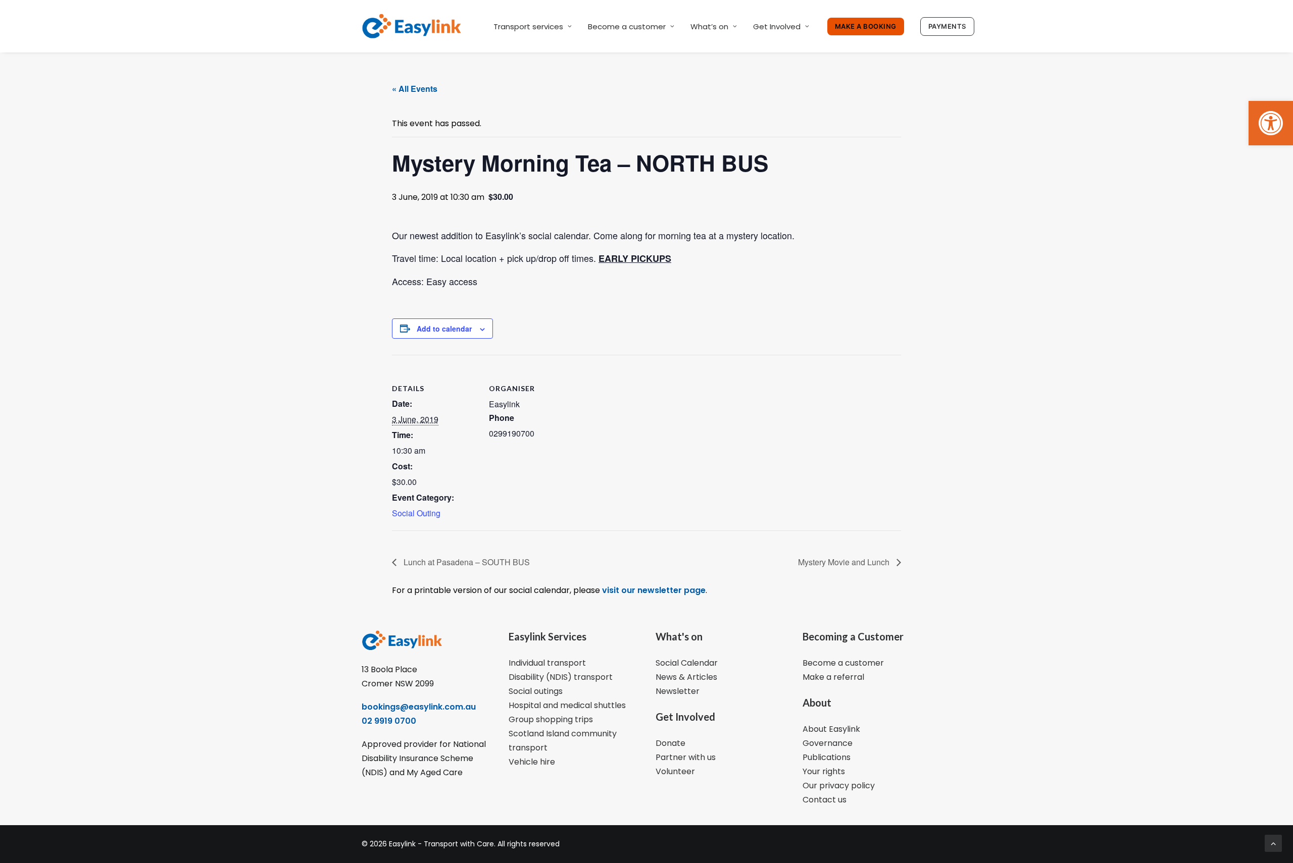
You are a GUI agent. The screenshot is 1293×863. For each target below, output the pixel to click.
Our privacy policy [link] (839, 785)
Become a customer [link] (627, 26)
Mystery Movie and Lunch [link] (844, 562)
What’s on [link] (709, 26)
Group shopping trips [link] (551, 719)
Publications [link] (827, 757)
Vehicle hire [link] (532, 762)
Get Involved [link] (777, 26)
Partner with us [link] (686, 757)
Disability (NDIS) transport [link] (561, 677)
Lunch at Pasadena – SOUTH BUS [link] (466, 562)
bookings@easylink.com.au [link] (419, 707)
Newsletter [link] (678, 691)
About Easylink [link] (831, 729)
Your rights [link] (824, 771)
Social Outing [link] (416, 513)
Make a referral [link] (833, 677)
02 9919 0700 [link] (389, 721)
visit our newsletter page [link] (653, 590)
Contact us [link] (825, 799)
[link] (1271, 123)
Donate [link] (670, 743)
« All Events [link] (414, 88)
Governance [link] (828, 743)
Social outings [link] (536, 691)
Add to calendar (444, 328)
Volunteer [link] (675, 771)
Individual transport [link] (547, 663)
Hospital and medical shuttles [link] (567, 705)
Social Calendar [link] (687, 663)
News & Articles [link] (686, 677)
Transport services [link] (528, 26)
